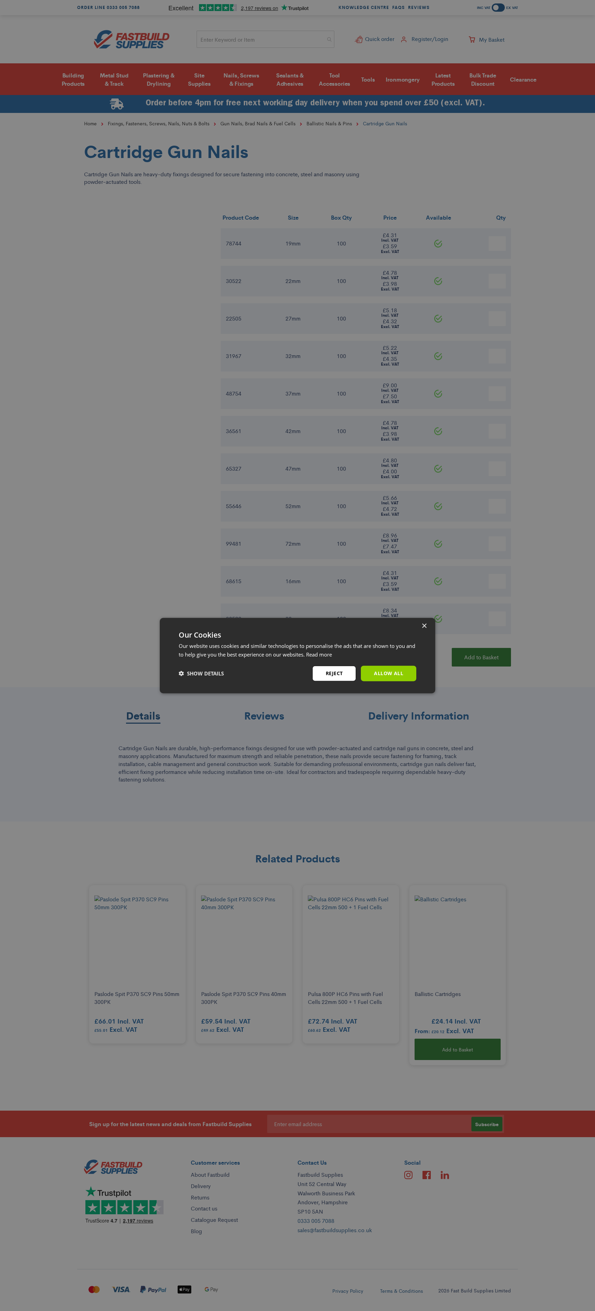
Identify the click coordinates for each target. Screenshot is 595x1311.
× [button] (424, 626)
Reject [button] (334, 673)
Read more (319, 654)
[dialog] (297, 655)
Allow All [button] (388, 673)
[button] (201, 673)
